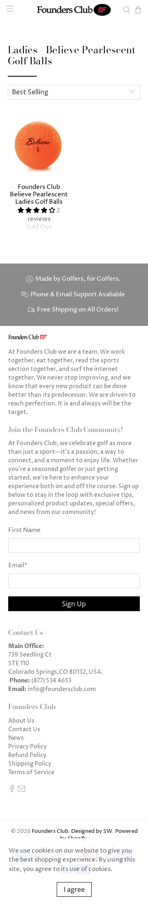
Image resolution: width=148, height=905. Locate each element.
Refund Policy (27, 755)
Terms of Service (31, 772)
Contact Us (24, 729)
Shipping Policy (29, 764)
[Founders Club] (74, 10)
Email (18, 565)
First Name (24, 530)
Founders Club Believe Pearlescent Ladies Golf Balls (39, 194)
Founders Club (50, 831)
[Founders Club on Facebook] (12, 790)
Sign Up (74, 603)
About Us (21, 721)
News (16, 738)
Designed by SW (91, 831)
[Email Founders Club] (21, 790)
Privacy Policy (27, 746)
